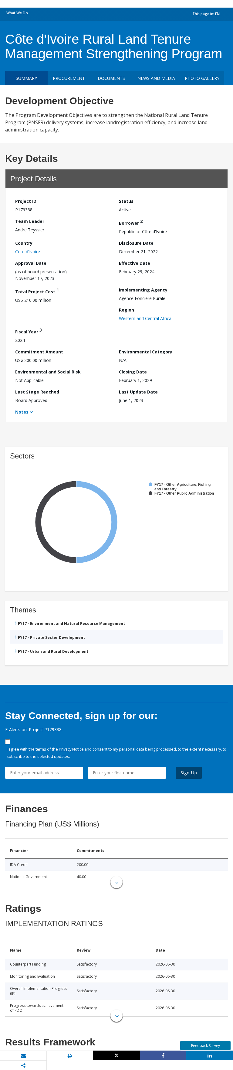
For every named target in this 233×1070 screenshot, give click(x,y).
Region (126, 310)
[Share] (163, 1055)
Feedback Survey (205, 1045)
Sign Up (189, 772)
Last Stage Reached (37, 392)
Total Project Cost (37, 291)
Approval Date (30, 263)
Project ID (25, 201)
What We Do (17, 12)
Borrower (131, 222)
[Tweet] (116, 1055)
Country (23, 243)
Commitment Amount (39, 352)
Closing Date (133, 372)
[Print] (70, 1055)
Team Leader (29, 221)
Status (126, 201)
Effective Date (134, 263)
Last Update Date (138, 392)
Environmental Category (145, 352)
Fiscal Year (28, 331)
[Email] (23, 1055)
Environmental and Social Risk (48, 372)
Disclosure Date (136, 243)
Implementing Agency (143, 290)
